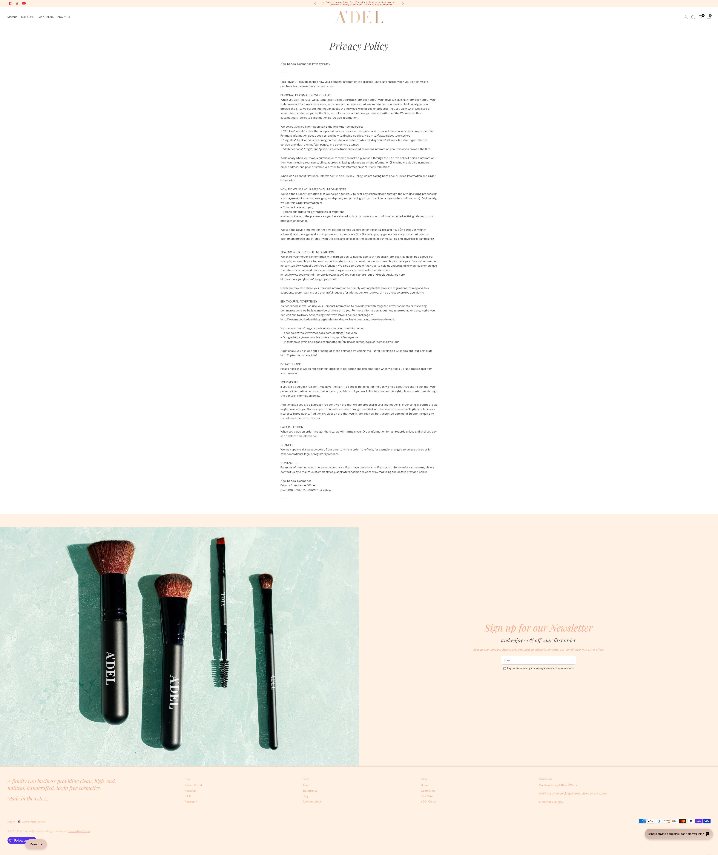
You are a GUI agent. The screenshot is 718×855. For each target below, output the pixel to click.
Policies (190, 802)
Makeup (12, 17)
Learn (306, 779)
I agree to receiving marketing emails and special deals (540, 668)
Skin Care (27, 17)
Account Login (312, 801)
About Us (63, 17)
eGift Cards (428, 801)
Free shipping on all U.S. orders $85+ (361, 3)
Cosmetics (428, 791)
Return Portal (193, 785)
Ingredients (310, 791)
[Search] (693, 17)
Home (425, 785)
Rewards (190, 791)
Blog (305, 796)
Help (187, 779)
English (11, 821)
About (307, 785)
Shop (424, 779)
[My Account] (685, 17)
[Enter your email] (572, 660)
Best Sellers (46, 17)
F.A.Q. (188, 796)
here (560, 802)
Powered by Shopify (79, 831)
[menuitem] (13, 17)
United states (33, 821)
